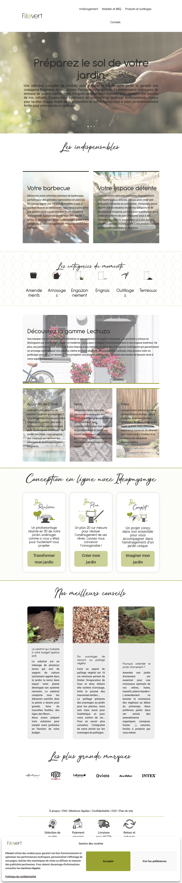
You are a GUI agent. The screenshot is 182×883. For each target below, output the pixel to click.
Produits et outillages (138, 9)
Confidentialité (100, 811)
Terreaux (148, 279)
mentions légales (30, 868)
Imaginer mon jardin (138, 558)
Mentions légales (79, 811)
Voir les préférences (155, 861)
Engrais (102, 279)
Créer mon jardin (91, 558)
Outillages (125, 282)
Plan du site (126, 811)
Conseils (115, 22)
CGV (114, 811)
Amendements (34, 282)
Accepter (108, 861)
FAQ (64, 811)
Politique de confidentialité (20, 876)
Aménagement (88, 9)
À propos (54, 811)
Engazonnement (79, 282)
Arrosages (57, 282)
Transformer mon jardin (44, 558)
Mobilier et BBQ (111, 9)
